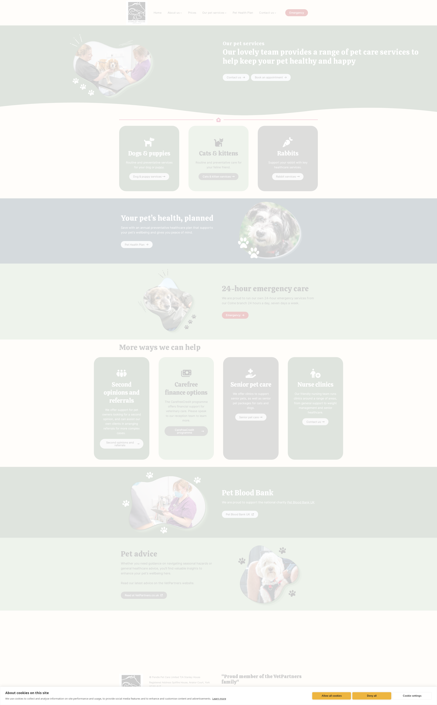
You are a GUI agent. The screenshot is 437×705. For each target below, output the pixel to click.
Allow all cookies (332, 695)
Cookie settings (412, 695)
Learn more (219, 698)
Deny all (372, 695)
